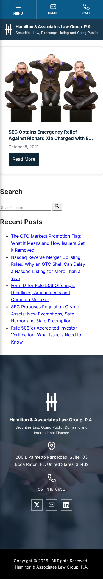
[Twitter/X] (37, 505)
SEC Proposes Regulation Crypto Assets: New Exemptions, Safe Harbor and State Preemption (45, 313)
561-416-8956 (51, 489)
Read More (24, 159)
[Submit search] (57, 207)
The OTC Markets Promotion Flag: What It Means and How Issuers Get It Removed (48, 243)
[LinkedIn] (66, 505)
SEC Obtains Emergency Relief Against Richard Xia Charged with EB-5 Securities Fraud (51, 138)
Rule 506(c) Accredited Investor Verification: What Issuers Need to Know (46, 335)
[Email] (51, 505)
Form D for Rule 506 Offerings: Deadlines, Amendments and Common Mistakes (43, 292)
